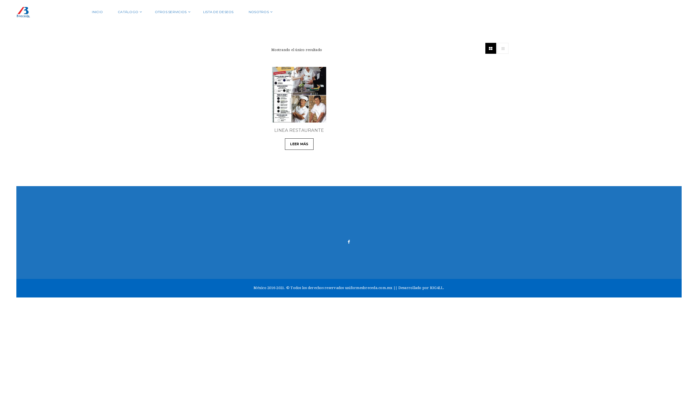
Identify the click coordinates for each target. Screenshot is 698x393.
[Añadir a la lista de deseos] (320, 116)
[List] (503, 48)
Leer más (299, 144)
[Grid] (490, 48)
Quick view (306, 116)
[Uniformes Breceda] (50, 12)
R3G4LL (436, 288)
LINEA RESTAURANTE (299, 130)
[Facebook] (349, 242)
